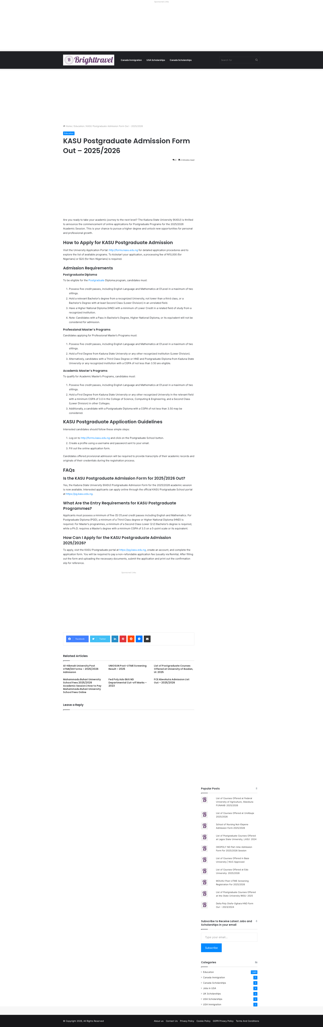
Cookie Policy (203, 1021)
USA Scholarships (156, 60)
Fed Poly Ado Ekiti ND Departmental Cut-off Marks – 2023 (128, 682)
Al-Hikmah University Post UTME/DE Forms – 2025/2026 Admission (80, 669)
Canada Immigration (131, 60)
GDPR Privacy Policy (223, 1021)
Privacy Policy (187, 1021)
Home (68, 126)
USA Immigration (212, 1004)
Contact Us (172, 1021)
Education (79, 126)
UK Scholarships (212, 993)
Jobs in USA (209, 988)
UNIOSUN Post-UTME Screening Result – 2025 (128, 667)
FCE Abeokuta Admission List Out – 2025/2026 (171, 681)
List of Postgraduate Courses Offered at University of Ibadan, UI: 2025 (173, 669)
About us (159, 1021)
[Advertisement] (161, 27)
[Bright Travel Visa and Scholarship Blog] (88, 60)
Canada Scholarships (181, 60)
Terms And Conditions (247, 1021)
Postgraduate (96, 280)
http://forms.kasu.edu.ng (123, 250)
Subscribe (211, 947)
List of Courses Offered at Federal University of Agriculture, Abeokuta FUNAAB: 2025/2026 (234, 802)
